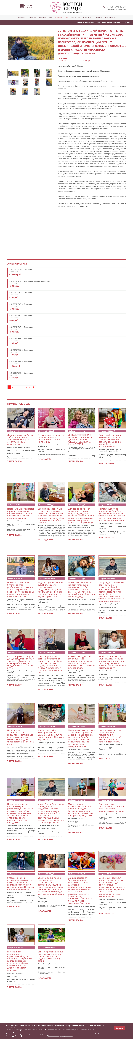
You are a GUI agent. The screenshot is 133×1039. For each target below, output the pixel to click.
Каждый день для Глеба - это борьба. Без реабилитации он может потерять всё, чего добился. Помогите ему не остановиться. (81, 662)
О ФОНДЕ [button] (31, 18)
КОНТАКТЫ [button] (109, 18)
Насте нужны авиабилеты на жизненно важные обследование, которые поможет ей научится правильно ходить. (20, 513)
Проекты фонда (45, 18)
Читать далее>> (14, 461)
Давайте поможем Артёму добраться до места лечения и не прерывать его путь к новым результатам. (20, 440)
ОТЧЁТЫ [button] (86, 18)
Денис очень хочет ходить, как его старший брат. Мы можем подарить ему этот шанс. (111, 807)
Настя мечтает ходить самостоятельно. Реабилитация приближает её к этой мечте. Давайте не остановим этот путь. (110, 736)
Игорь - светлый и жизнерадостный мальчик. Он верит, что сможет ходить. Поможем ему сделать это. (51, 735)
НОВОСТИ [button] (75, 18)
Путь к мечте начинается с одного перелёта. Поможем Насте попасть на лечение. (51, 438)
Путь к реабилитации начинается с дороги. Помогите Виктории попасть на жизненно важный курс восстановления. (110, 441)
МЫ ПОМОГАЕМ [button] (61, 18)
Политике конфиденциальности (60, 1036)
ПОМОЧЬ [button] (97, 18)
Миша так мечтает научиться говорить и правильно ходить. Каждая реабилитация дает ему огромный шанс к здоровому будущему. (81, 810)
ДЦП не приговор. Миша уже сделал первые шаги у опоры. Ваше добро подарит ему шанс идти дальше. (51, 956)
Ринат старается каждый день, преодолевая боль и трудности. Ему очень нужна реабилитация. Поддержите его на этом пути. (20, 662)
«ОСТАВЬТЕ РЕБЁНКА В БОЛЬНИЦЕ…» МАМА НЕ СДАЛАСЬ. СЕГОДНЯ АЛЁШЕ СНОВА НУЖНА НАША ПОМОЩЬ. (80, 440)
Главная (21, 18)
